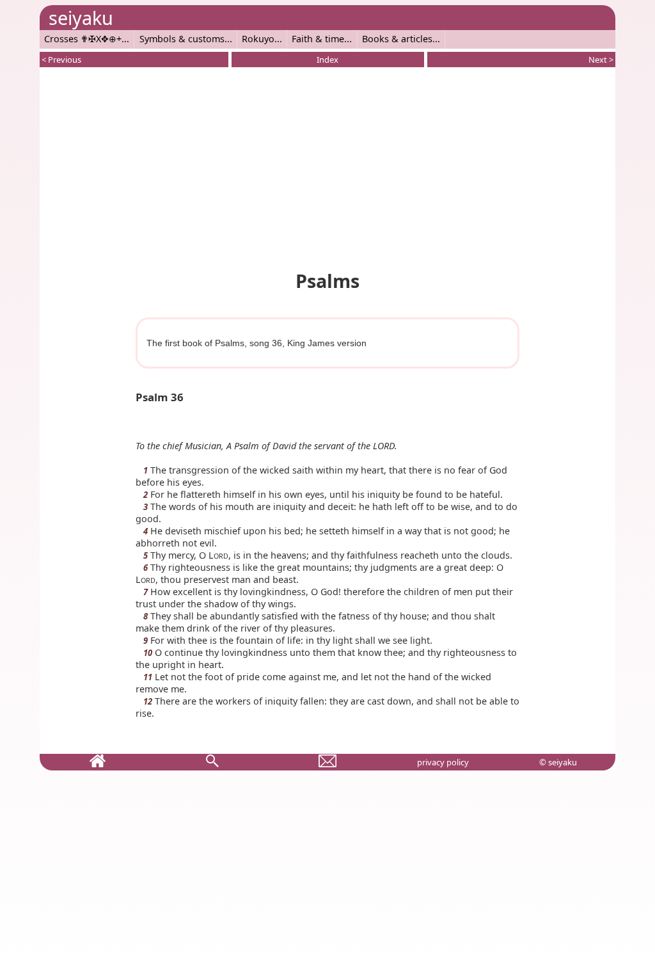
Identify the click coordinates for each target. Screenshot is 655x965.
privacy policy (443, 762)
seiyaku (81, 17)
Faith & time (318, 39)
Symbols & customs (182, 39)
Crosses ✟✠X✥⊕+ (83, 39)
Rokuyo (258, 39)
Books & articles (397, 39)
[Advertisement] (327, 166)
